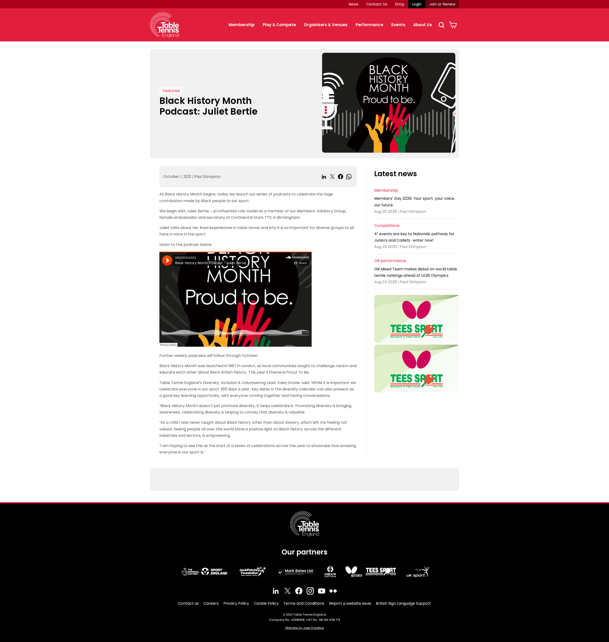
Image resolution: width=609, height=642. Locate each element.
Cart (453, 25)
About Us (422, 25)
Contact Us (376, 4)
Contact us (188, 603)
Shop (399, 4)
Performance (369, 25)
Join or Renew (442, 4)
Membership (242, 25)
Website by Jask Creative (304, 628)
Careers (211, 603)
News (354, 4)
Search (441, 25)
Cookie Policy (266, 603)
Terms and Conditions (303, 603)
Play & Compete (279, 25)
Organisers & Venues (326, 25)
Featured (171, 90)
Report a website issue (350, 603)
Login (417, 4)
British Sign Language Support (403, 603)
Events (398, 25)
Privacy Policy (236, 603)
